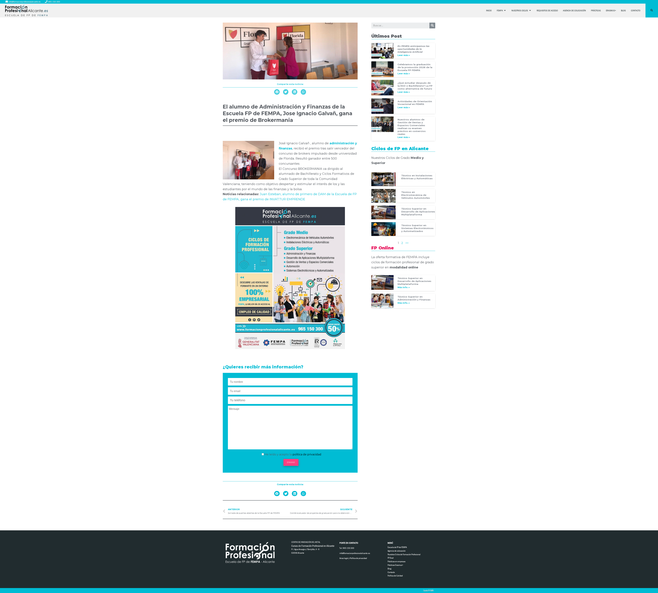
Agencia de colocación (574, 10)
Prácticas (596, 10)
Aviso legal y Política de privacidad (353, 558)
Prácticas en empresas (396, 561)
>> (407, 243)
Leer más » (404, 55)
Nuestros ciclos (519, 10)
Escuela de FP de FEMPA (397, 547)
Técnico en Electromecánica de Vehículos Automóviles (415, 195)
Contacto (635, 10)
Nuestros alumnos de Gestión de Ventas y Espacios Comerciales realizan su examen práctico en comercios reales (412, 126)
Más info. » (404, 287)
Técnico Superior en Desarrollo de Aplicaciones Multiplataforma (418, 211)
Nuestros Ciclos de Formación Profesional (404, 554)
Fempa (500, 10)
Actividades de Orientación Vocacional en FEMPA (415, 103)
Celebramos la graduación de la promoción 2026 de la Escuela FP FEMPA (415, 67)
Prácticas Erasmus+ (395, 565)
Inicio (489, 10)
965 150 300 (54, 1)
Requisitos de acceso (547, 10)
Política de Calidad (395, 575)
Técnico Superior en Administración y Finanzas (414, 298)
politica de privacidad (307, 454)
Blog (623, 10)
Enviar (291, 462)
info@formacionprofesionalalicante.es (24, 1)
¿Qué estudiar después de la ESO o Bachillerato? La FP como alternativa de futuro (415, 85)
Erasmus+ (611, 10)
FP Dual (391, 557)
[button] (277, 92)
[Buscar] (432, 25)
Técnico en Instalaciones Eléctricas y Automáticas (417, 177)
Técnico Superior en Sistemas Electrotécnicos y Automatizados (417, 228)
